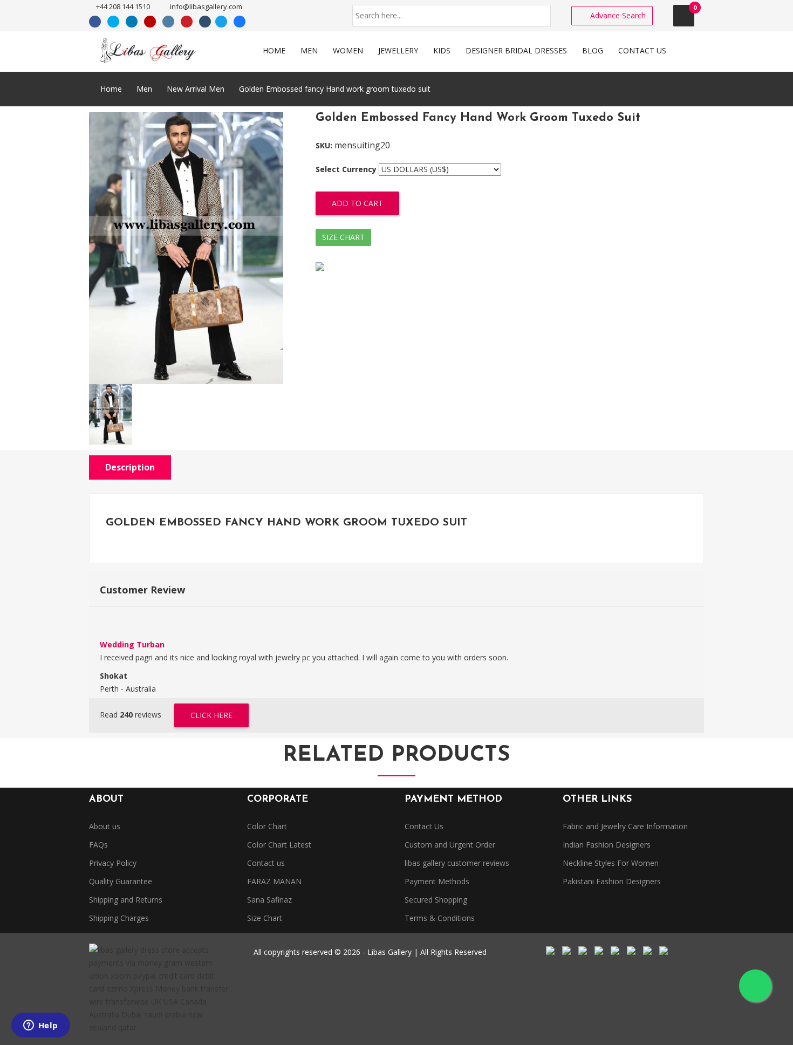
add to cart (357, 203)
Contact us (266, 863)
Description (130, 467)
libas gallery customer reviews (457, 863)
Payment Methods (437, 881)
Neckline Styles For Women (611, 863)
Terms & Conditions (440, 918)
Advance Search (617, 15)
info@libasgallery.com (205, 6)
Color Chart (267, 826)
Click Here (211, 715)
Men (144, 89)
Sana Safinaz (269, 899)
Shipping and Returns (125, 899)
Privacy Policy (112, 863)
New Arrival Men (195, 89)
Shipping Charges (119, 918)
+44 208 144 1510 (122, 6)
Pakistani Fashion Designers (612, 881)
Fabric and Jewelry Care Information (625, 826)
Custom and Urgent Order (450, 844)
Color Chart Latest (279, 844)
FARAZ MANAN (274, 881)
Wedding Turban (132, 644)
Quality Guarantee (120, 881)
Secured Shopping (436, 899)
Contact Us (424, 826)
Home (110, 89)
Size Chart (343, 237)
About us (104, 826)
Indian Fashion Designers (607, 844)
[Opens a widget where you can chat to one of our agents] (40, 1026)
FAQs (98, 844)
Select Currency (346, 169)
